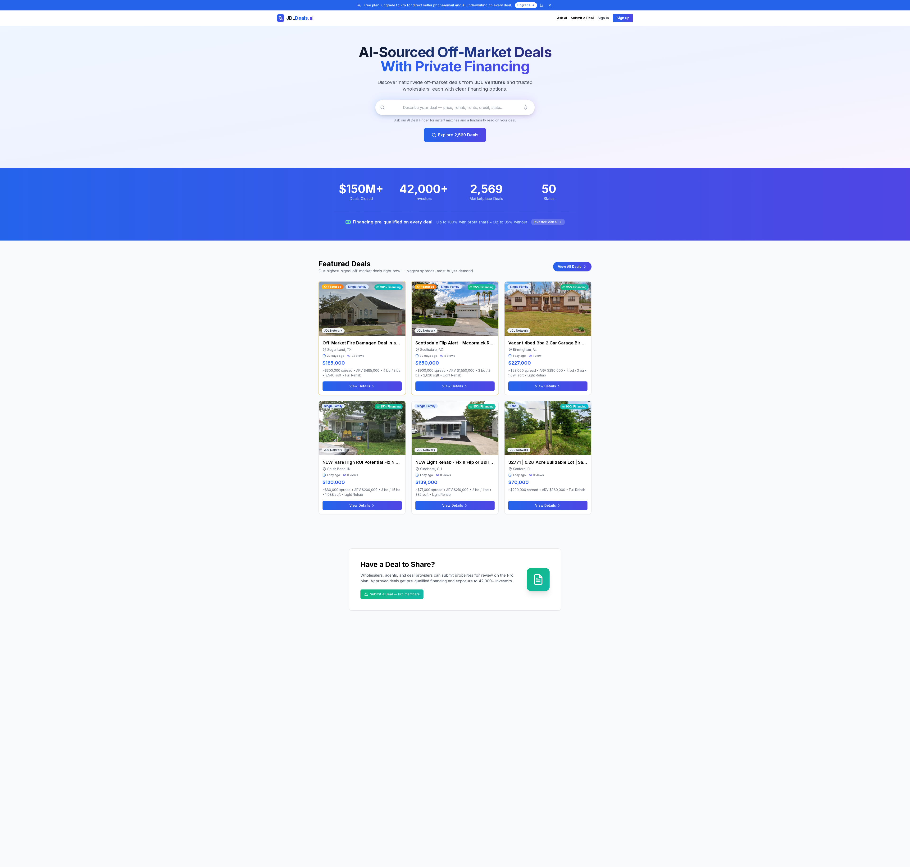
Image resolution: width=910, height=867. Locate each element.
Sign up (623, 18)
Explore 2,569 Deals (458, 134)
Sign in (603, 18)
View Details (359, 386)
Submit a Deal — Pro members (395, 594)
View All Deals (570, 266)
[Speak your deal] (525, 107)
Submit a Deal (582, 18)
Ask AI (562, 18)
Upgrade (523, 5)
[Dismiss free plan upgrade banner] (549, 5)
